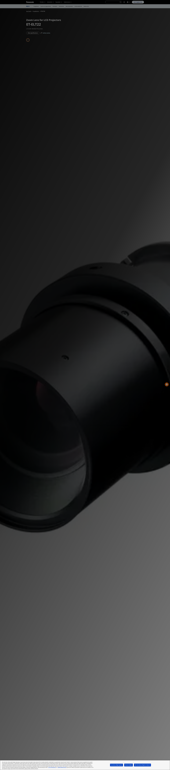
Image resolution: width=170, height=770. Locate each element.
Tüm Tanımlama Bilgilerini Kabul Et (142, 765)
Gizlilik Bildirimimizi (62, 767)
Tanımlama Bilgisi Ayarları (116, 765)
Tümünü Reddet (128, 765)
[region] (85, 765)
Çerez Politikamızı (52, 767)
